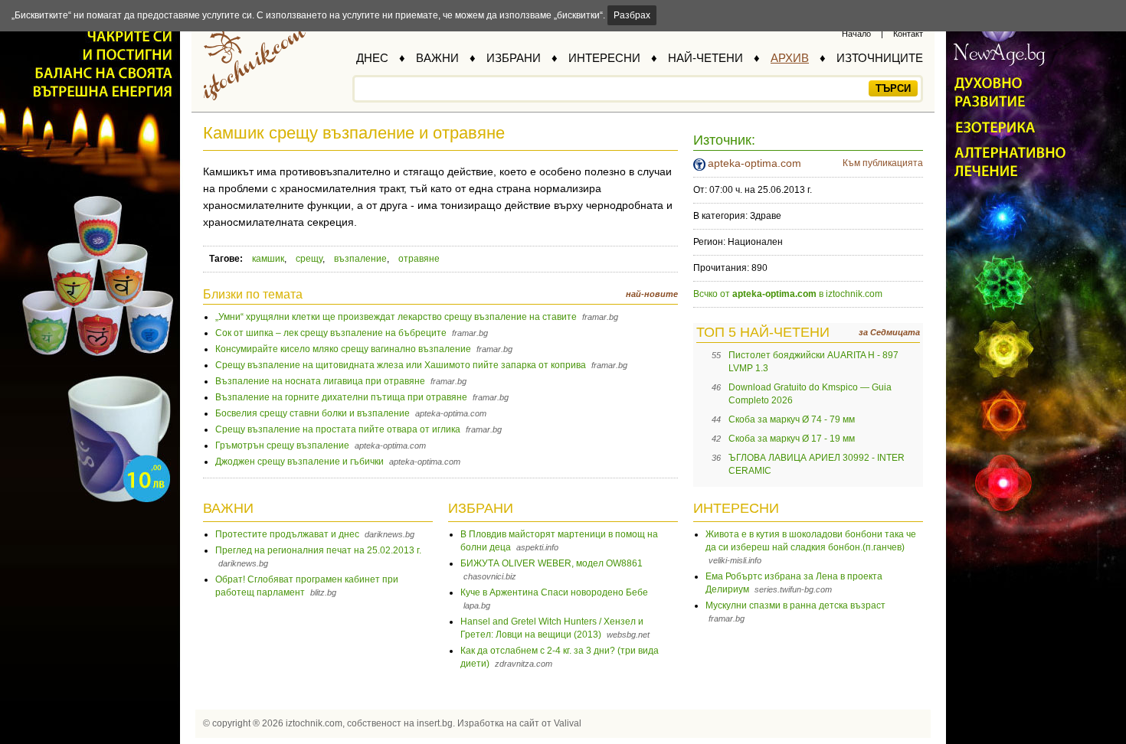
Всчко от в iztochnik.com (787, 294)
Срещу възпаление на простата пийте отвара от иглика (337, 429)
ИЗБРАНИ (513, 57)
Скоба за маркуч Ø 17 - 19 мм (791, 438)
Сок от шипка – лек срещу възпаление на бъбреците (331, 333)
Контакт (908, 33)
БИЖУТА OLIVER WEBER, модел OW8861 (551, 563)
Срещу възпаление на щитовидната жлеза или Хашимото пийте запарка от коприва (400, 365)
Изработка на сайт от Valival (519, 723)
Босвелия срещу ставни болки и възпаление (312, 413)
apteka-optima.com (754, 163)
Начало (856, 33)
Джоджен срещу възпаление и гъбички (299, 461)
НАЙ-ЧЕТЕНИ (705, 57)
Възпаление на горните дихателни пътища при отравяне (341, 397)
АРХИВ (790, 57)
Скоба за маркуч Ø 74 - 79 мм (791, 419)
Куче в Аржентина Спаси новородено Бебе (554, 592)
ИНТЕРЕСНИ (604, 57)
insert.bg (435, 723)
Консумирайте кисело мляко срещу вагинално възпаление (343, 349)
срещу (309, 258)
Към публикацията (883, 163)
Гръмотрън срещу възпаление (282, 445)
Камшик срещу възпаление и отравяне (354, 132)
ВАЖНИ (437, 57)
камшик (268, 258)
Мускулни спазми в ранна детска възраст (795, 605)
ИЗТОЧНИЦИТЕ (879, 57)
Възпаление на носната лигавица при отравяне (320, 381)
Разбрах (632, 15)
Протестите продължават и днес (287, 534)
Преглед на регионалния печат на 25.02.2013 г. (318, 550)
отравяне (419, 258)
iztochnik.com (314, 723)
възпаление (360, 258)
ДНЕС (372, 57)
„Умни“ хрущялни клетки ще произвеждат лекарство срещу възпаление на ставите (396, 317)
